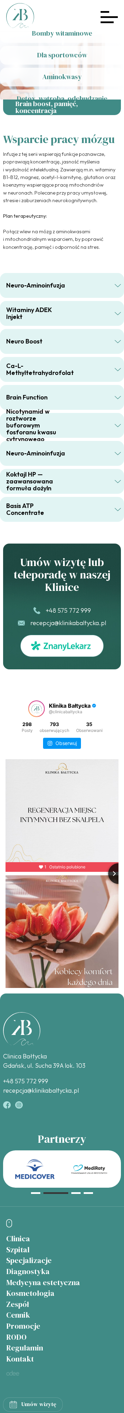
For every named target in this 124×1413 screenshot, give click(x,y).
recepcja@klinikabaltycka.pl (68, 623)
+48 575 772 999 (68, 610)
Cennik (18, 1315)
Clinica (18, 1239)
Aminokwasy (62, 77)
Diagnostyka (28, 1271)
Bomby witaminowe (62, 33)
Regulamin (24, 1348)
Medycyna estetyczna (43, 1283)
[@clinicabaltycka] (36, 709)
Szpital (18, 1250)
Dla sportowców (62, 55)
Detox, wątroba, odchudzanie (62, 98)
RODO (16, 1337)
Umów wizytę (38, 1404)
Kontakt (20, 1359)
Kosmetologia (30, 1293)
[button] (35, 1193)
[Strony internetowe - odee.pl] (12, 1373)
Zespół (17, 1304)
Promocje (23, 1326)
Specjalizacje (29, 1260)
